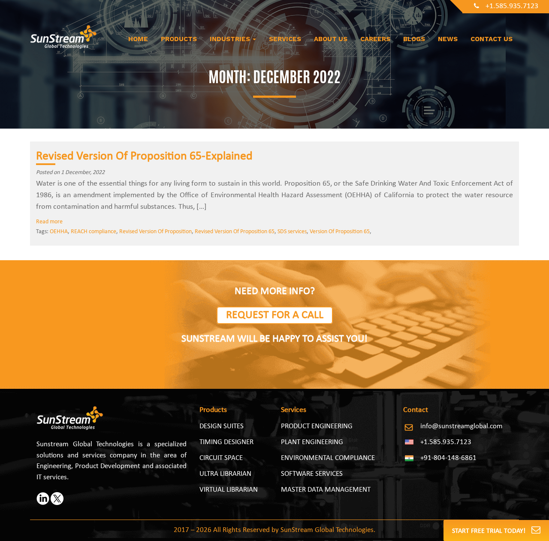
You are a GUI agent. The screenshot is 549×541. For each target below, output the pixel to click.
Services (285, 39)
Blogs (414, 39)
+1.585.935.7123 (512, 6)
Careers (375, 39)
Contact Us (492, 39)
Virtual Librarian (228, 489)
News (448, 39)
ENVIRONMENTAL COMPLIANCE (328, 458)
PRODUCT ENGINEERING (317, 426)
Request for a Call (274, 315)
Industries (231, 39)
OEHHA (59, 231)
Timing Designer (226, 442)
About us (330, 39)
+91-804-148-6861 (448, 458)
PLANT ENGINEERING (312, 442)
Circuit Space (221, 458)
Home (138, 39)
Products (179, 39)
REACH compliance (93, 231)
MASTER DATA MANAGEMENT (326, 489)
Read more (49, 222)
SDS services (292, 231)
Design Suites (221, 426)
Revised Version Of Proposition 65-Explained (144, 156)
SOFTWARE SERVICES (312, 474)
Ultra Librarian (225, 474)
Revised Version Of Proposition (155, 231)
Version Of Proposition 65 (340, 231)
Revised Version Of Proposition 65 (234, 231)
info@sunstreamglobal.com (461, 426)
